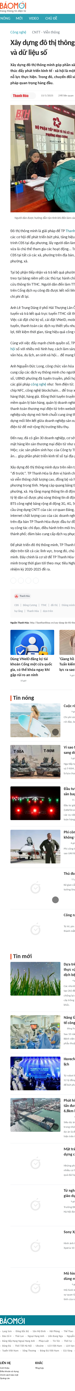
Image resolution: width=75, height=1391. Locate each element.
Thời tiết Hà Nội (23, 1346)
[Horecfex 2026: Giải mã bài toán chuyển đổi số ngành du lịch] (35, 1073)
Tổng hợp (39, 1368)
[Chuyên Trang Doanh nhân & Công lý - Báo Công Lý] (14, 681)
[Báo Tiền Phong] (63, 675)
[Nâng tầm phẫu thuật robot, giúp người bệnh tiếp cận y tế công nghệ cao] (35, 1032)
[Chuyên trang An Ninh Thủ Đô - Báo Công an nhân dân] (66, 758)
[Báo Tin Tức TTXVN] (66, 800)
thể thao (68, 1331)
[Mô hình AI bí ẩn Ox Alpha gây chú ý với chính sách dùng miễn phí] (35, 1288)
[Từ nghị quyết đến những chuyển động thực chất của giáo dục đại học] (35, 1205)
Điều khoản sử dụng (9, 1371)
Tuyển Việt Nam (10, 1351)
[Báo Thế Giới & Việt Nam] (67, 981)
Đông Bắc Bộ (22, 1331)
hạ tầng (18, 611)
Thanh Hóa (25, 596)
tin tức (56, 1341)
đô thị (54, 605)
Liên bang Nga (55, 1336)
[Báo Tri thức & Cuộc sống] (69, 921)
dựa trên (48, 611)
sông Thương (29, 1351)
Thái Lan (19, 1336)
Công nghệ (18, 33)
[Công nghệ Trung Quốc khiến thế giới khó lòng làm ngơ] (35, 929)
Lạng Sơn (7, 1331)
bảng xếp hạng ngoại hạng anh (18, 1341)
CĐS (16, 605)
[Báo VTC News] (69, 1238)
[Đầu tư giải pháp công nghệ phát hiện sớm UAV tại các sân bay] (35, 803)
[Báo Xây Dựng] (68, 1160)
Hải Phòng (55, 1331)
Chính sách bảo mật (9, 1375)
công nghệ (38, 385)
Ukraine (40, 1346)
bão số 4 (6, 1336)
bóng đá (6, 1346)
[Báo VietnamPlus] (69, 1070)
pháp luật (44, 1341)
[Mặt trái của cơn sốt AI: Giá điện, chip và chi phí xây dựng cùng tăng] (35, 1163)
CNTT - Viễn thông (46, 33)
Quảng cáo (5, 1378)
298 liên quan (66, 95)
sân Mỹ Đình (39, 1331)
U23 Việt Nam (55, 1346)
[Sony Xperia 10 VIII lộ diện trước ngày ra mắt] (35, 1246)
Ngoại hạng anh (36, 1336)
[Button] (32, 95)
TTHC (44, 605)
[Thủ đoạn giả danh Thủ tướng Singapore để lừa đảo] (35, 888)
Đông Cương (30, 605)
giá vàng (67, 1351)
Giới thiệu (4, 1368)
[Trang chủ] (13, 7)
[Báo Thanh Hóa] (21, 96)
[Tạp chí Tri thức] (66, 712)
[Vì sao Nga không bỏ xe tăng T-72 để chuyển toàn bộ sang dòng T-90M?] (35, 762)
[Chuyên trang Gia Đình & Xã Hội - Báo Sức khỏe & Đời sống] (68, 1117)
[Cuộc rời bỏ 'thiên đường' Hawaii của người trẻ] (35, 720)
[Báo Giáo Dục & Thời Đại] (66, 843)
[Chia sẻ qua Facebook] (13, 581)
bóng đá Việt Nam (49, 1351)
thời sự (68, 1341)
